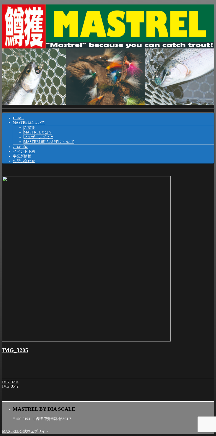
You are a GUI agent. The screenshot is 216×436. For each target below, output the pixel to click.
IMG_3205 (15, 350)
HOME (18, 118)
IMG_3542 (10, 386)
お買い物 (20, 147)
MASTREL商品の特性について (49, 142)
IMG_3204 (10, 382)
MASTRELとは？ (38, 132)
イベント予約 (24, 151)
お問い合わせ (24, 161)
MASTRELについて (29, 123)
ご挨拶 (29, 128)
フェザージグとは (38, 137)
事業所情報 (22, 156)
